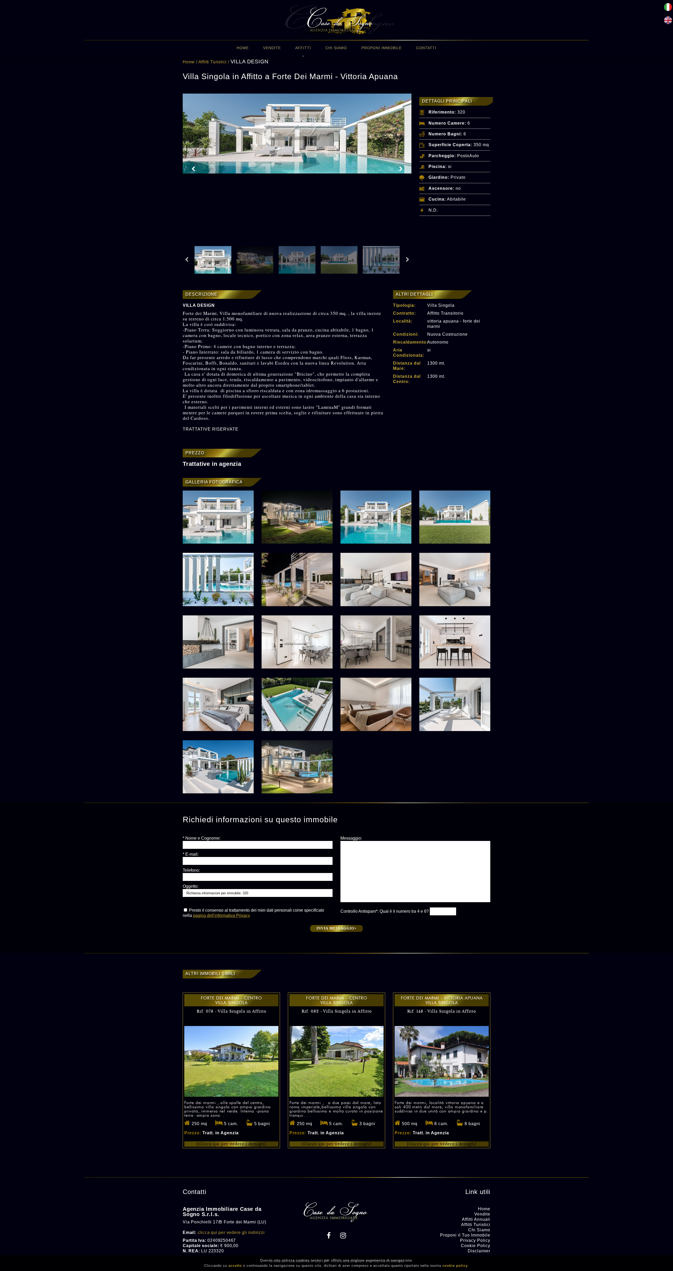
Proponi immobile (381, 48)
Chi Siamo (336, 48)
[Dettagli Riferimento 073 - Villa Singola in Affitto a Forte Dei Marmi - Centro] (231, 1095)
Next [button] (401, 169)
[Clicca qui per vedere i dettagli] (231, 1144)
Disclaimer (479, 1251)
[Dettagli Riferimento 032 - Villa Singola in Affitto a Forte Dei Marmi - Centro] (336, 1095)
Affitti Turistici (212, 62)
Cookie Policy (475, 1245)
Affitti (303, 48)
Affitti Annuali (476, 1219)
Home (243, 48)
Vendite (272, 48)
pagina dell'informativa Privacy (221, 915)
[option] (297, 134)
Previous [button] (193, 169)
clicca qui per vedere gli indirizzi (231, 1232)
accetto (235, 1266)
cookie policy (455, 1266)
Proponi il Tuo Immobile (465, 1235)
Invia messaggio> (337, 928)
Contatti (426, 48)
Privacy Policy (475, 1240)
